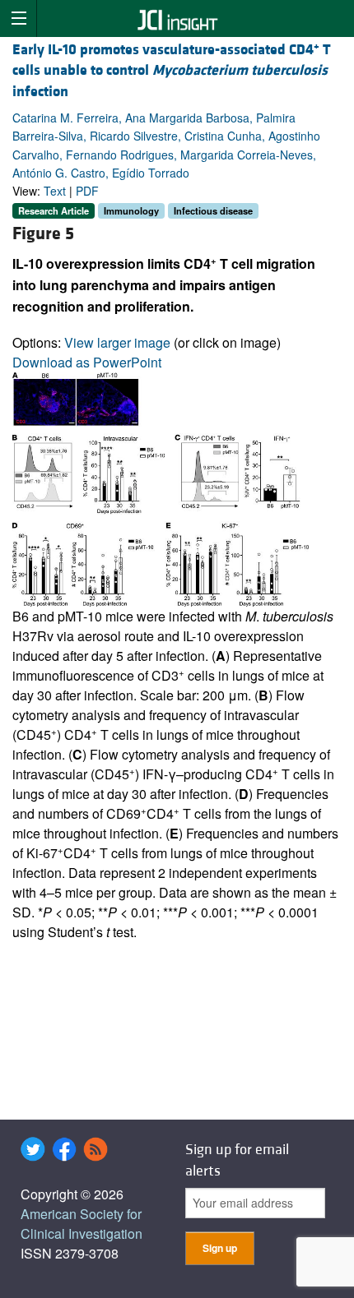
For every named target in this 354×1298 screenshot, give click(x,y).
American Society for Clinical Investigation (81, 1223)
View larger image (117, 342)
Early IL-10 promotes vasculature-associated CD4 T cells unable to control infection (171, 70)
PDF (87, 190)
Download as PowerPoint (86, 362)
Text (55, 190)
